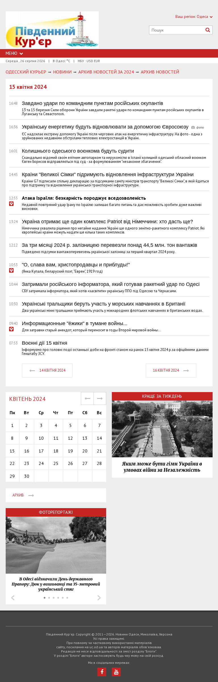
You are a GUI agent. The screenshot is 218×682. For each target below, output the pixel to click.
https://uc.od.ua (52, 30)
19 (70, 451)
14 (99, 438)
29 (12, 476)
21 (99, 451)
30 (26, 476)
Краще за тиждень (162, 396)
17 (41, 451)
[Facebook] (101, 672)
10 (41, 438)
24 (41, 463)
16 (26, 451)
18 (55, 451)
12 (70, 438)
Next (99, 598)
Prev (12, 598)
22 (12, 463)
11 (55, 438)
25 (55, 463)
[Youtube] (116, 672)
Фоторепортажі (56, 512)
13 (84, 438)
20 (84, 451)
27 (84, 463)
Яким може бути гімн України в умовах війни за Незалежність (162, 467)
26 (70, 463)
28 (99, 463)
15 (12, 451)
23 (26, 463)
